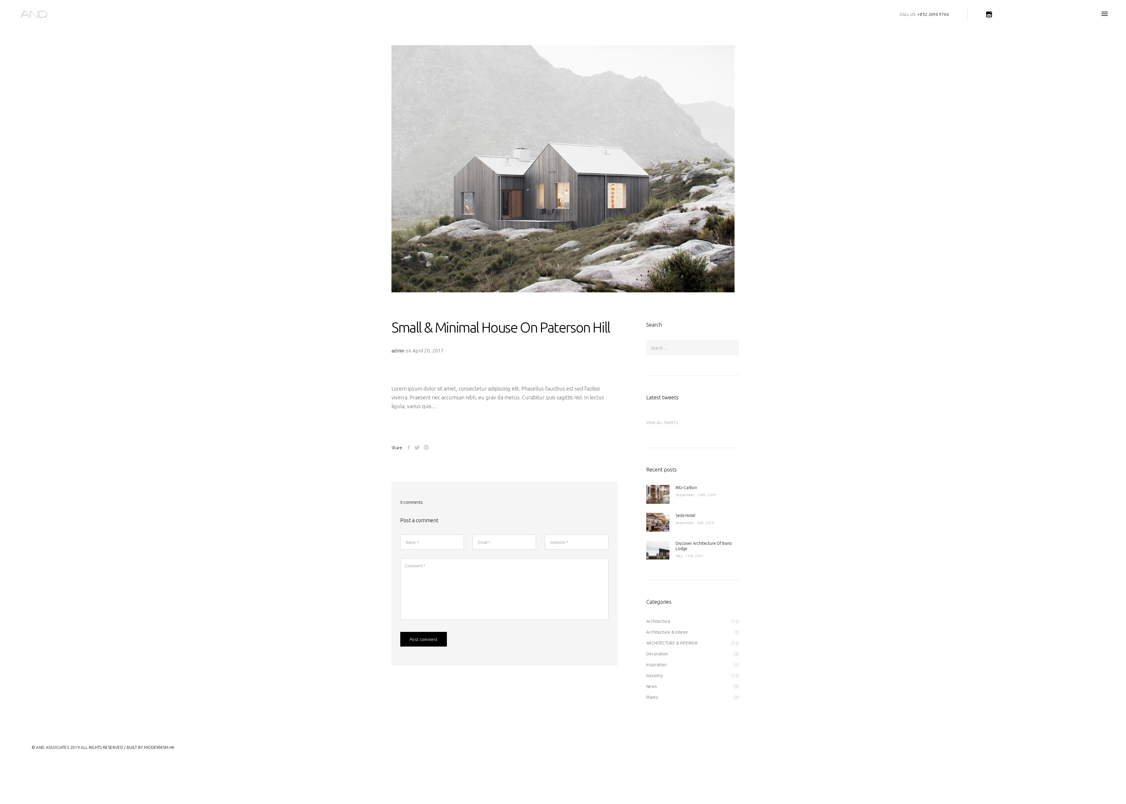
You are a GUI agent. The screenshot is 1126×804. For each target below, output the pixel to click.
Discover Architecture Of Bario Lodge (704, 546)
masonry (654, 675)
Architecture (658, 621)
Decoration (657, 654)
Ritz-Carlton (686, 487)
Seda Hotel (685, 515)
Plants (652, 697)
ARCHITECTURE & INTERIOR (672, 643)
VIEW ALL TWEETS (662, 422)
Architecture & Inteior (667, 632)
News (651, 686)
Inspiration (656, 664)
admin (398, 350)
